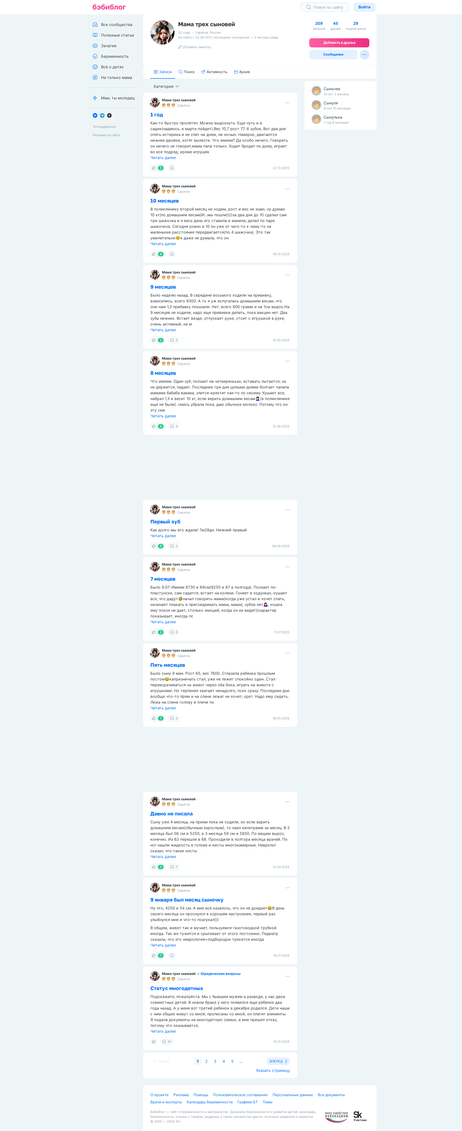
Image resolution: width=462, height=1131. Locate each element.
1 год (156, 114)
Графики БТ (247, 1102)
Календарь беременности (210, 1102)
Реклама (181, 1095)
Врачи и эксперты (166, 1102)
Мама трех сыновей (179, 100)
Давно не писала (171, 813)
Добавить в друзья (339, 42)
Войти (365, 7)
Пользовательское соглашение (240, 1095)
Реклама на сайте (106, 135)
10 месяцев (164, 200)
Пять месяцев (167, 665)
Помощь (200, 1095)
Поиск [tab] (189, 72)
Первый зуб (165, 521)
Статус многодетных (176, 988)
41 (169, 1041)
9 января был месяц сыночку (187, 899)
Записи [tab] (165, 72)
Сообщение (333, 54)
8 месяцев (163, 373)
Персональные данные (293, 1095)
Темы (267, 1102)
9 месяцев (163, 287)
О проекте (159, 1095)
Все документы (331, 1095)
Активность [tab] (217, 72)
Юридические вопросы (220, 974)
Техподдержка (104, 126)
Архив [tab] (244, 72)
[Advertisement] (340, 209)
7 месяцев (162, 579)
